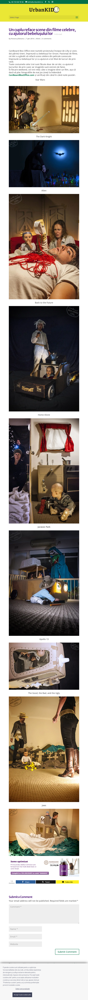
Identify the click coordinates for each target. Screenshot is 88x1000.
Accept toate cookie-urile (22, 995)
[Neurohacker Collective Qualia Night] (44, 875)
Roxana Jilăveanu (17, 39)
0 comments (46, 39)
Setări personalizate (22, 989)
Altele (38, 39)
